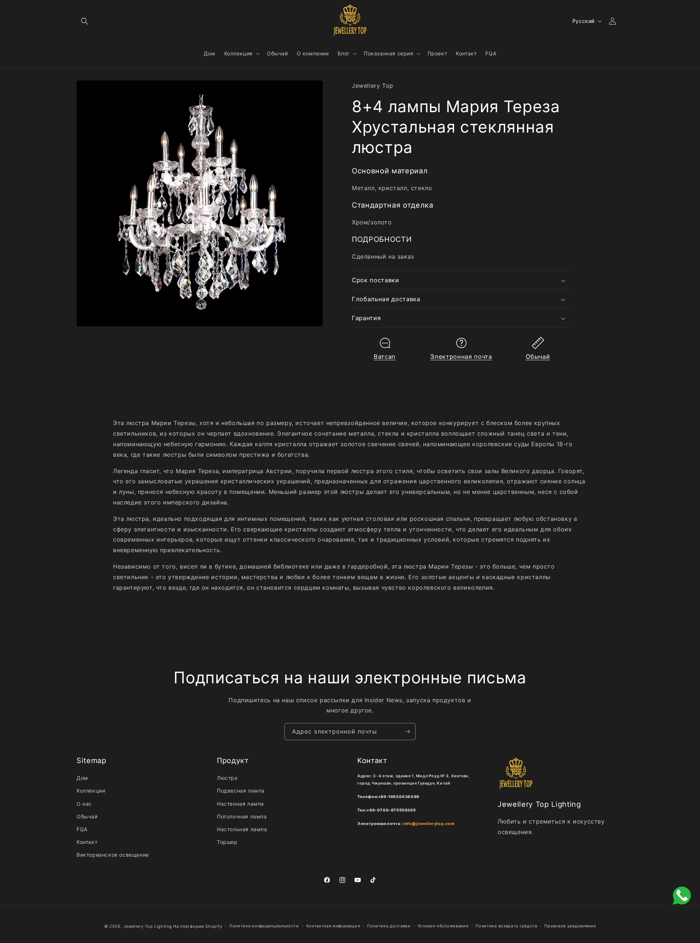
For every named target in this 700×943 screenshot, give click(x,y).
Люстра (227, 778)
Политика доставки (389, 925)
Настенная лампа (240, 804)
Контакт (87, 842)
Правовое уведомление (570, 925)
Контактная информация (333, 925)
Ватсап (385, 356)
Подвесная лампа (241, 790)
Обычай (538, 356)
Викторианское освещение (113, 855)
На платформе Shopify (197, 926)
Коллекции (91, 790)
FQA (82, 829)
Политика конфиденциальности (264, 925)
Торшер (227, 842)
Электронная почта (461, 356)
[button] (85, 21)
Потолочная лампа (242, 816)
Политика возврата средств (506, 925)
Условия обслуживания (443, 925)
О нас (84, 804)
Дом (82, 778)
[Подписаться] (407, 731)
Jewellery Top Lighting (147, 926)
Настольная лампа (242, 829)
